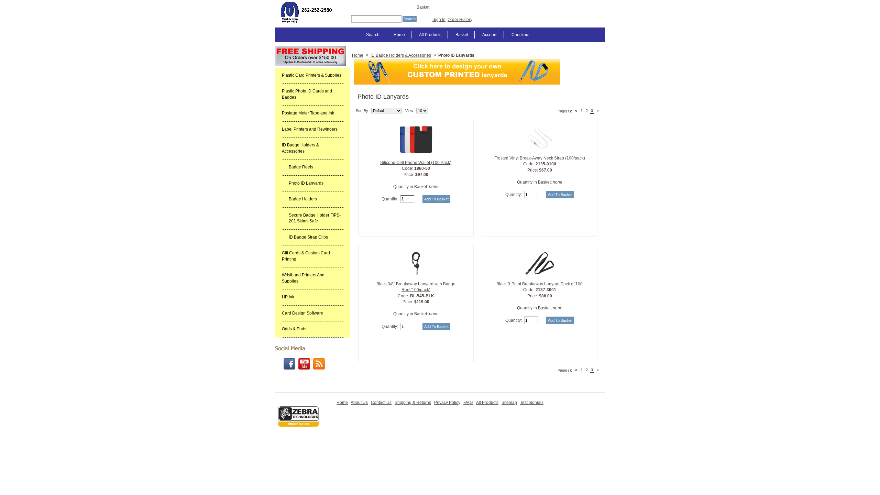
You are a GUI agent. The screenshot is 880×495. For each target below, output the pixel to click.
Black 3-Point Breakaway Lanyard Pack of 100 (539, 284)
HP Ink (288, 297)
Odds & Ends (294, 329)
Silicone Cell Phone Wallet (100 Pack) (415, 162)
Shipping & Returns (413, 402)
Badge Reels (301, 167)
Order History (460, 19)
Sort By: (362, 111)
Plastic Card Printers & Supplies (311, 75)
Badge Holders (303, 199)
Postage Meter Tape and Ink (308, 113)
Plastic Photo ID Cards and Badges (307, 94)
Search (373, 34)
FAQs (468, 402)
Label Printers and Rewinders (310, 129)
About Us (359, 402)
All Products (430, 34)
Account (489, 34)
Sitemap (509, 402)
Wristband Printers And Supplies (303, 278)
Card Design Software (302, 313)
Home (399, 34)
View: (409, 111)
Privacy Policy (447, 402)
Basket (423, 7)
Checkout (520, 34)
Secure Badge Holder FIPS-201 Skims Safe (315, 218)
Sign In (439, 19)
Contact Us (381, 402)
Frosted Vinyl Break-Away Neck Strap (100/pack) (539, 158)
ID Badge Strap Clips (308, 237)
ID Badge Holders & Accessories (300, 148)
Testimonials (531, 402)
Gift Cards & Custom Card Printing (306, 256)
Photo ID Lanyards (306, 183)
